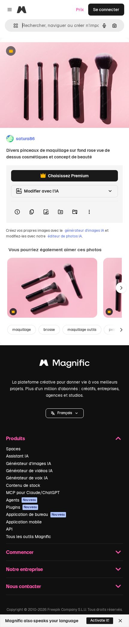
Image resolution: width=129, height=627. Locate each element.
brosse (49, 329)
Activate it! (99, 620)
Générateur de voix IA (27, 478)
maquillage (21, 329)
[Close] (120, 620)
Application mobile (24, 522)
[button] (65, 413)
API (9, 529)
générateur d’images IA (84, 230)
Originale (39, 51)
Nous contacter (23, 586)
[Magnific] (64, 364)
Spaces (13, 449)
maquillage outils (82, 329)
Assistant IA (17, 456)
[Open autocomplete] (13, 25)
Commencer (20, 552)
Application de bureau (35, 514)
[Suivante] (121, 288)
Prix (80, 9)
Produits (15, 438)
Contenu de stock (23, 485)
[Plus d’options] (89, 212)
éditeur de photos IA (65, 236)
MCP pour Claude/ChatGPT (33, 492)
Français (64, 413)
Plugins (21, 507)
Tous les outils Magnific (28, 536)
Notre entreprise (24, 569)
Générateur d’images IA (28, 463)
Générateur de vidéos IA (29, 470)
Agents (21, 500)
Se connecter (106, 9)
